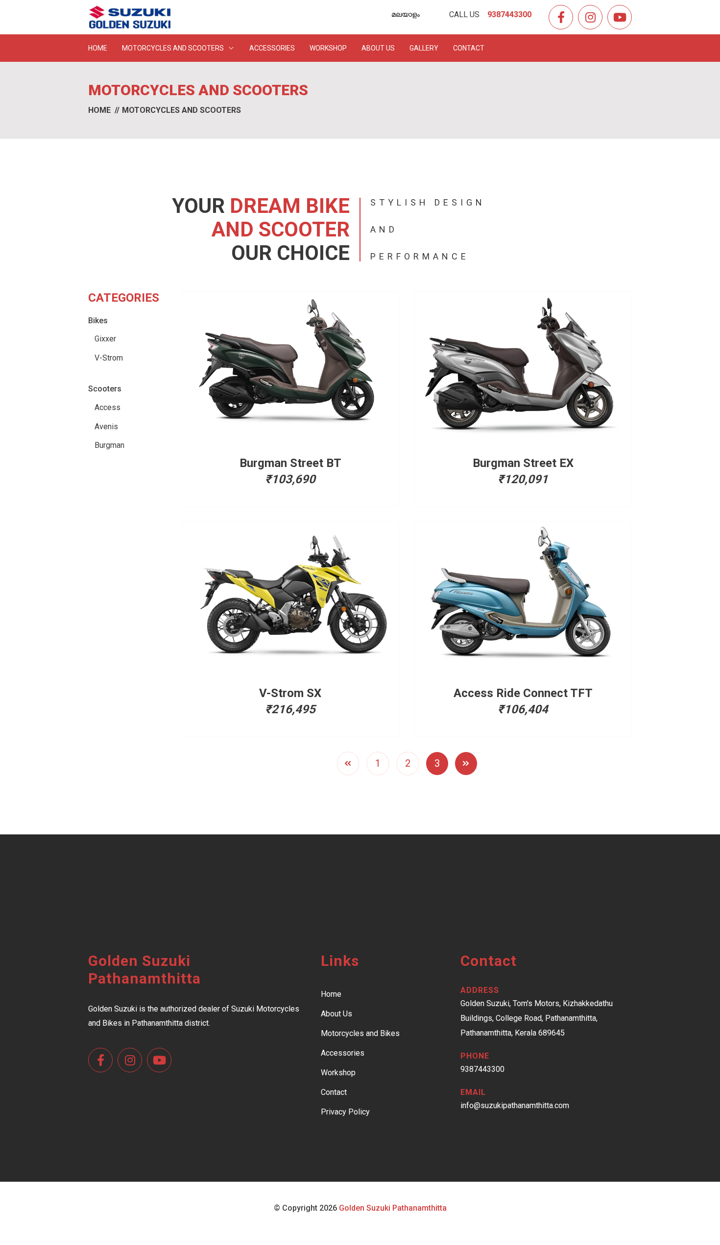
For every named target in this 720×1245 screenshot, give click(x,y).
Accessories (272, 48)
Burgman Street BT (290, 463)
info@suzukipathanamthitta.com (514, 1105)
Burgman (109, 445)
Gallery (423, 48)
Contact (468, 48)
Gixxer (105, 338)
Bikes (98, 320)
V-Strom (109, 358)
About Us (378, 48)
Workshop (328, 48)
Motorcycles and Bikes (360, 1033)
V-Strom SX (290, 693)
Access (107, 407)
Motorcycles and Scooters (173, 48)
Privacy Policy (345, 1111)
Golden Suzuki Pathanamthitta (393, 1208)
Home (97, 48)
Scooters (104, 388)
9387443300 (482, 1069)
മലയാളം (405, 14)
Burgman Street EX (523, 463)
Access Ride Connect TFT (523, 693)
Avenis (106, 426)
